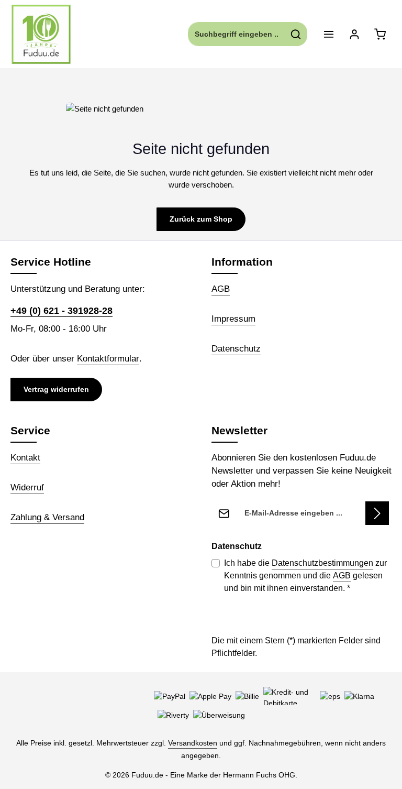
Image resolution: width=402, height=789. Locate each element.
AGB (220, 289)
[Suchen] (296, 34)
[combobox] (236, 34)
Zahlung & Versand (47, 517)
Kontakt (25, 458)
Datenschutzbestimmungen (322, 562)
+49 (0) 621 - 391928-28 (61, 310)
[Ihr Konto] (354, 34)
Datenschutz (236, 349)
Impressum (233, 319)
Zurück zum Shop (201, 219)
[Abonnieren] (377, 513)
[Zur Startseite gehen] (41, 34)
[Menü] (328, 34)
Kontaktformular (108, 359)
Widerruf (27, 487)
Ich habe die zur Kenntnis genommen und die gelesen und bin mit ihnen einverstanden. (305, 575)
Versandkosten (192, 743)
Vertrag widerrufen (56, 389)
